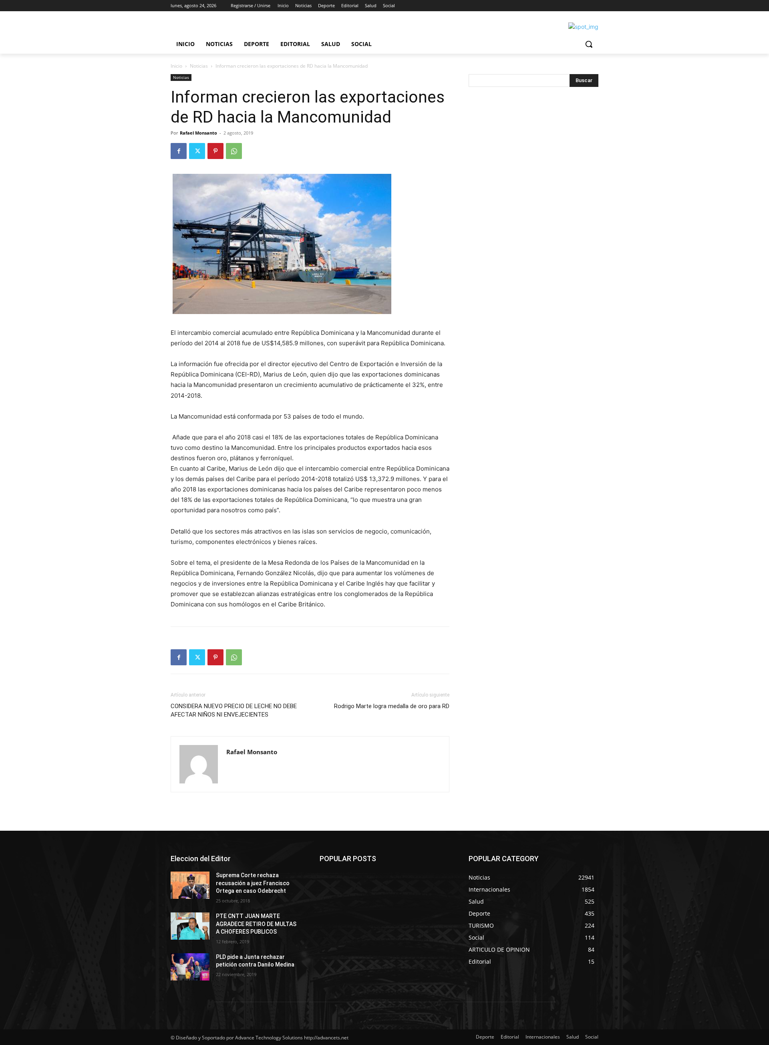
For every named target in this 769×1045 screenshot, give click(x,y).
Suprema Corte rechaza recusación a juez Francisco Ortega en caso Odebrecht (253, 883)
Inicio (176, 65)
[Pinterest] (215, 151)
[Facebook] (179, 151)
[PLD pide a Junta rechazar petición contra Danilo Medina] (190, 967)
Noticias (199, 65)
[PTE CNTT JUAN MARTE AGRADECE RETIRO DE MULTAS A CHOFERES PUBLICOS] (190, 926)
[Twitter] (197, 151)
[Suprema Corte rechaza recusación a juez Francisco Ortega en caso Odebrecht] (190, 885)
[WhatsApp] (234, 151)
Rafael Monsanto (198, 133)
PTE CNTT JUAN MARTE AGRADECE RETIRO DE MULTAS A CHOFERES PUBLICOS (256, 924)
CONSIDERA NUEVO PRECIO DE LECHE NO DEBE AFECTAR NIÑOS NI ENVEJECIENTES (234, 710)
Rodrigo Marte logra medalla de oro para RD (391, 706)
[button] (588, 44)
